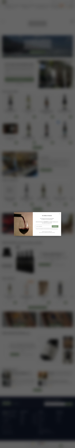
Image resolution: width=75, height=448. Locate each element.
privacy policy (53, 228)
